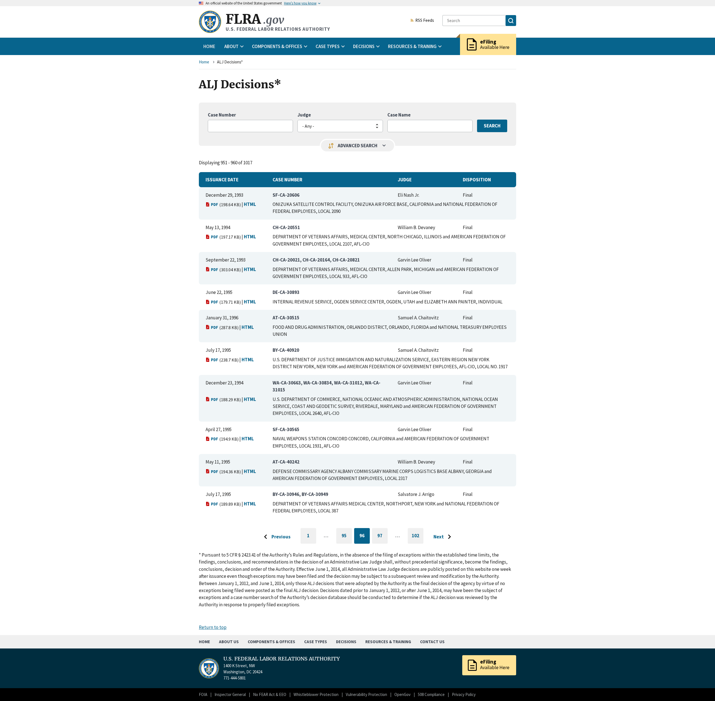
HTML (250, 204)
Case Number (222, 115)
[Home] (210, 22)
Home (209, 46)
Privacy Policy (464, 694)
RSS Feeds (424, 20)
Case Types (315, 641)
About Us (229, 641)
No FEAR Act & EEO (269, 694)
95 (347, 537)
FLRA (255, 19)
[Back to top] (701, 687)
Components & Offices (271, 641)
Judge (304, 115)
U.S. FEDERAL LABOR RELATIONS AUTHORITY (281, 659)
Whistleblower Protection (316, 694)
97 (382, 537)
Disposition (477, 180)
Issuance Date (222, 180)
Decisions (346, 641)
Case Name (399, 115)
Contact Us (432, 641)
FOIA (203, 694)
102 (417, 538)
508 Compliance (431, 694)
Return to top (213, 627)
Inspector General (230, 694)
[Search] (511, 20)
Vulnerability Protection (366, 694)
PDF (214, 204)
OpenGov (402, 694)
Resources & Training (388, 641)
